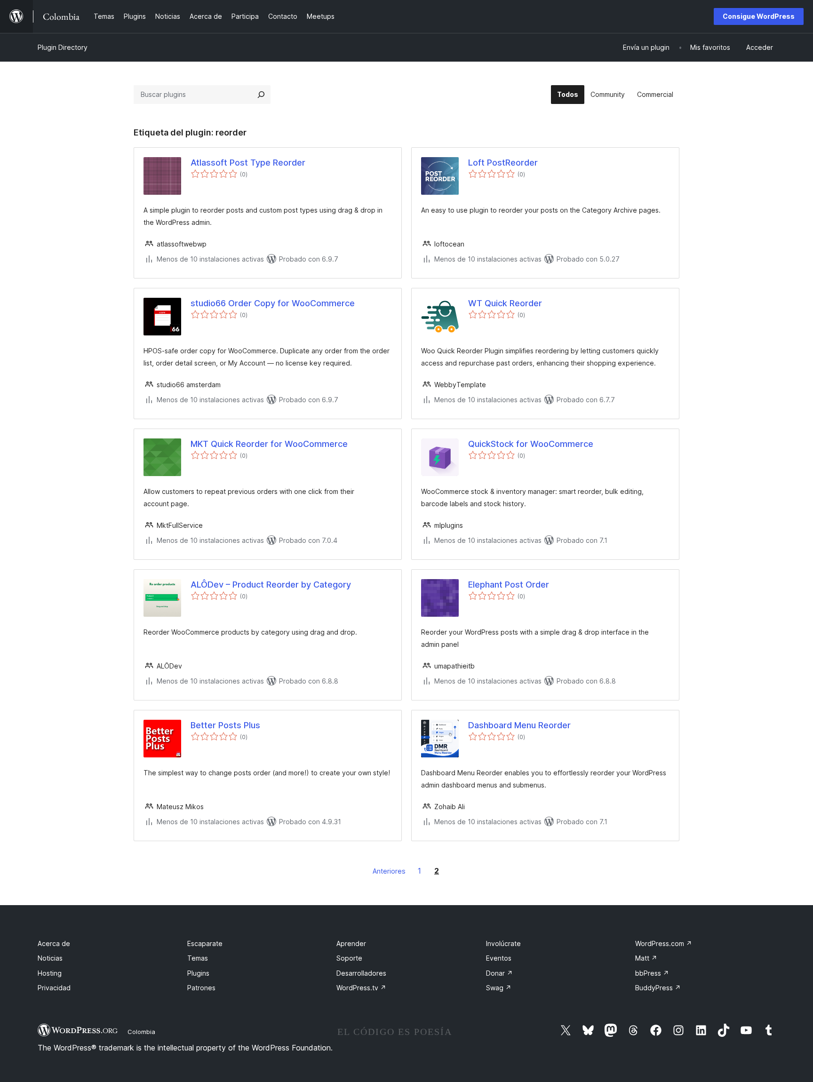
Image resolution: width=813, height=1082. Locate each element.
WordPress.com (663, 943)
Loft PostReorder (503, 162)
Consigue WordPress (759, 16)
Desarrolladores (361, 973)
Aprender (351, 943)
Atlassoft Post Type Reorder (248, 162)
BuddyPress (658, 988)
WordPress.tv (361, 988)
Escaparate (205, 943)
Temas (197, 958)
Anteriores (389, 871)
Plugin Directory (63, 47)
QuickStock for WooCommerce (530, 444)
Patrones (201, 988)
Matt (646, 958)
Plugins (198, 973)
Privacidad (54, 988)
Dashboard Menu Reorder (519, 725)
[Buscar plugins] (261, 94)
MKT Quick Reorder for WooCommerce (269, 444)
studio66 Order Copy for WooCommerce (273, 303)
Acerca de (54, 943)
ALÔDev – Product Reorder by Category (271, 584)
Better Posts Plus (225, 725)
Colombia (141, 1031)
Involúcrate (503, 943)
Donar (499, 973)
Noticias (50, 958)
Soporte (349, 958)
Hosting (50, 973)
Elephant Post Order (508, 584)
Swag (498, 988)
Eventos (498, 958)
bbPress (652, 973)
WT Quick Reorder (505, 303)
